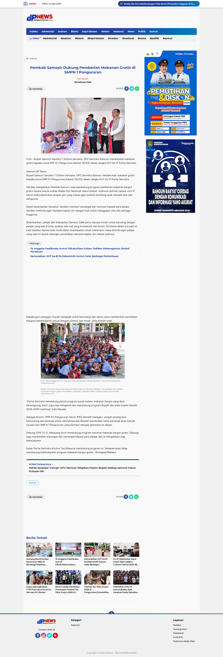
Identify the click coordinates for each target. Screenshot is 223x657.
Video (35, 38)
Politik (142, 31)
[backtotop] (111, 614)
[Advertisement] (82, 287)
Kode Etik (178, 637)
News (131, 31)
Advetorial (48, 31)
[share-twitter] (131, 88)
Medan (105, 31)
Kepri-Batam (89, 31)
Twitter (51, 639)
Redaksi (177, 625)
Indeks (34, 31)
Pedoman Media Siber (184, 641)
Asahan (62, 31)
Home (32, 3)
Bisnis (74, 31)
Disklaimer (178, 633)
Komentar (37, 89)
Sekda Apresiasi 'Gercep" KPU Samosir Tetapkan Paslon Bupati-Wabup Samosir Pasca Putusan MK (82, 469)
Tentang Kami (180, 629)
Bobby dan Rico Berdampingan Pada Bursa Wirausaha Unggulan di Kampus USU (160, 3)
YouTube (57, 639)
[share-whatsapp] (137, 88)
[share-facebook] (126, 88)
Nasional (118, 31)
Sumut (154, 31)
